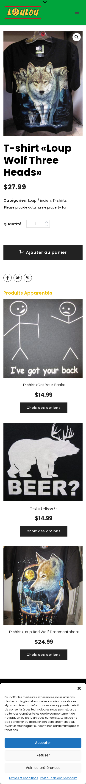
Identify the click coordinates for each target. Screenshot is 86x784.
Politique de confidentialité (58, 778)
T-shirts (60, 200)
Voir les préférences (43, 767)
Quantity (12, 223)
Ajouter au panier (46, 252)
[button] (79, 688)
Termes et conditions (23, 778)
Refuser (43, 755)
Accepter (43, 742)
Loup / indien (39, 200)
